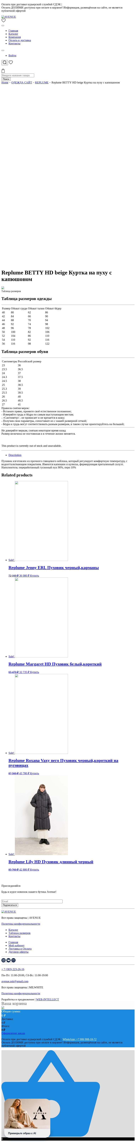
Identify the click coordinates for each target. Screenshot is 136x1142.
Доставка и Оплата (20, 948)
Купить (34, 575)
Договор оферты (18, 951)
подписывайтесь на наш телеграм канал (25, 895)
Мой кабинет (16, 945)
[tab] (71, 455)
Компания (14, 37)
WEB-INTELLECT (47, 999)
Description (14, 455)
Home (4, 82)
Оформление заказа (13, 1033)
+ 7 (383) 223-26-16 (12, 969)
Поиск (6, 79)
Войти (12, 55)
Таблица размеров (19, 933)
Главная (13, 30)
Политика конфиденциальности (20, 923)
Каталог (13, 33)
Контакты (14, 43)
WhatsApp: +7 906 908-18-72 (80, 4)
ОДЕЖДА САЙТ (21, 82)
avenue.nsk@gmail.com (14, 981)
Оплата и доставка (19, 40)
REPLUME (42, 82)
